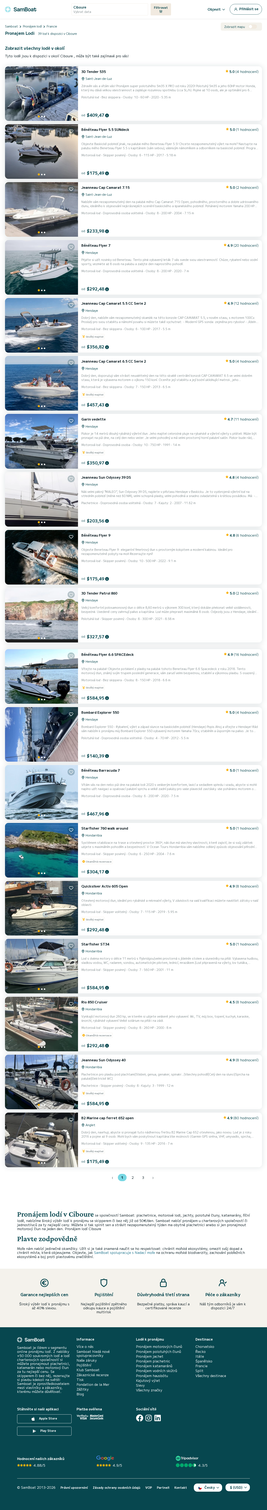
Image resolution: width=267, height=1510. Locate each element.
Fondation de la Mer (93, 1384)
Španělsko (203, 1361)
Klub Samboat (88, 1370)
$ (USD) (236, 1487)
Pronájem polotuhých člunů (158, 1351)
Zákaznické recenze (93, 1375)
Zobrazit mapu (234, 27)
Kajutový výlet (148, 1380)
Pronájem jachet (149, 1356)
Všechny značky (149, 1390)
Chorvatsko (204, 1346)
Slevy (140, 1385)
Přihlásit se (248, 8)
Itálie (199, 1356)
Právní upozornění (74, 1487)
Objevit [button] (214, 9)
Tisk (80, 1380)
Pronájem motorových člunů (159, 1346)
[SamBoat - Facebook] (139, 1418)
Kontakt (180, 1487)
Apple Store (47, 1418)
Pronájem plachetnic (153, 1361)
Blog (80, 1394)
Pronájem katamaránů (154, 1366)
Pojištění (84, 1365)
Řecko (200, 1351)
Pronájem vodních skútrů (156, 1371)
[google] (105, 1458)
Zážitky (83, 1389)
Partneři (163, 1487)
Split (199, 1371)
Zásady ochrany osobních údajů (116, 1487)
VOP (148, 1487)
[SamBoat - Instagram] (148, 1418)
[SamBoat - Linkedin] (157, 1418)
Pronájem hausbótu (152, 1376)
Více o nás (85, 1346)
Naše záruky (87, 1360)
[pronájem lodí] (20, 9)
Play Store (47, 1431)
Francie (201, 1366)
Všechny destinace (210, 1376)
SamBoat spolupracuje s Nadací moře (124, 1252)
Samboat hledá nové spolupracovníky (93, 1353)
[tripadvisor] (188, 1458)
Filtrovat (161, 7)
